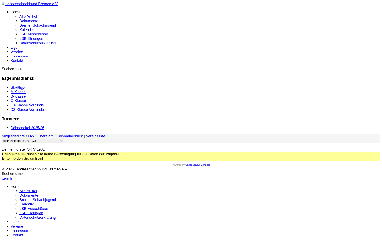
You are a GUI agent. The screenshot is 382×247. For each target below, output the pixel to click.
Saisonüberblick (70, 136)
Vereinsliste (95, 136)
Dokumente (28, 21)
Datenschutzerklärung (37, 43)
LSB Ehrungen (31, 38)
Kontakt (17, 61)
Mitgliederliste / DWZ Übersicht (27, 136)
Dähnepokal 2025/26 (27, 128)
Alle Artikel (28, 16)
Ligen (15, 47)
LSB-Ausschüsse (33, 34)
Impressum (20, 56)
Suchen (8, 69)
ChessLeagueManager (197, 164)
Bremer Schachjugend (37, 25)
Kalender (26, 30)
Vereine (17, 52)
